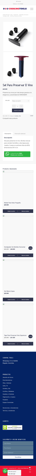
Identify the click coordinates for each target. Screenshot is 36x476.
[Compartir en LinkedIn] (6, 124)
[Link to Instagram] (32, 474)
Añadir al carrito (17, 110)
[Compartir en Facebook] (3, 124)
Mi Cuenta (18, 1)
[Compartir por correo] (7, 124)
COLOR (7, 100)
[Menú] (30, 8)
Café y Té (5, 386)
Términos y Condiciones (9, 410)
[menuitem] (18, 1)
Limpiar (31, 115)
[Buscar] (26, 8)
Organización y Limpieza (9, 397)
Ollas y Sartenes (7, 383)
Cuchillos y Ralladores (8, 391)
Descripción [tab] (8, 133)
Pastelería (5, 399)
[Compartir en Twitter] (4, 124)
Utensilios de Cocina (8, 377)
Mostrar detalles (25, 211)
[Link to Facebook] (29, 474)
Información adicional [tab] (20, 133)
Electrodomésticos (7, 380)
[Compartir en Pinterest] (5, 124)
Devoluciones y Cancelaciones (10, 408)
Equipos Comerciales (8, 402)
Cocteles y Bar (18, 116)
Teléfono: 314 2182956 (18, 3)
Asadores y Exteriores (8, 394)
